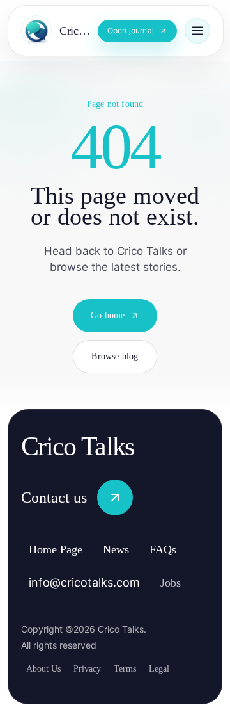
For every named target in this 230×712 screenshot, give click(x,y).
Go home (107, 326)
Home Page (62, 550)
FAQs (180, 550)
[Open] (197, 31)
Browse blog (115, 367)
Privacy (95, 668)
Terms (137, 668)
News (130, 550)
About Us (46, 668)
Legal (176, 668)
